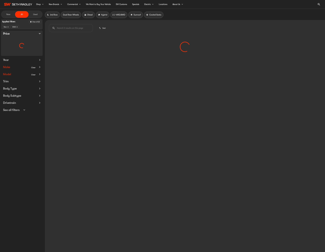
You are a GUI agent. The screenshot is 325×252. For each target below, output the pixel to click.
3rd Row (54, 15)
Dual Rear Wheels (71, 15)
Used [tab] (35, 14)
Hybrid (104, 15)
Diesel (90, 15)
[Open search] (319, 4)
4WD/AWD (120, 15)
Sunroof (137, 15)
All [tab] (22, 14)
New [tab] (8, 14)
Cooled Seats (155, 15)
